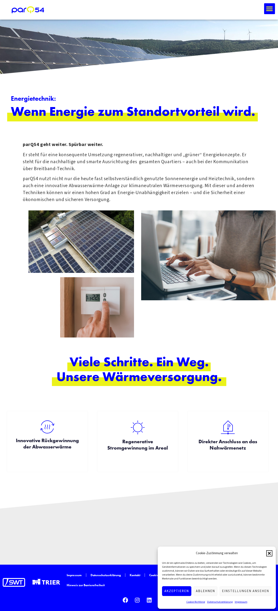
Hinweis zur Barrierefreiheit (86, 585)
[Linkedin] (149, 599)
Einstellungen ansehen (245, 591)
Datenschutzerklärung (220, 602)
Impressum (241, 602)
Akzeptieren (176, 591)
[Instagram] (137, 599)
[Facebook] (125, 599)
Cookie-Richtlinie (195, 602)
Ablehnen (205, 591)
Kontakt (135, 575)
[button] (269, 553)
